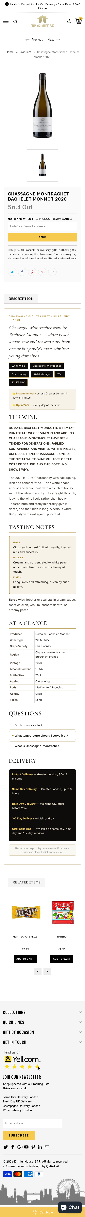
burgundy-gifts (29, 254)
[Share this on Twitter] (12, 272)
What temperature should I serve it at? (41, 735)
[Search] (15, 20)
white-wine (32, 258)
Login (68, 21)
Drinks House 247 (27, 1161)
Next (51, 39)
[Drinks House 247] (42, 22)
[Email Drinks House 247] (47, 1147)
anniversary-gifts (47, 250)
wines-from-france (65, 258)
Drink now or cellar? (28, 725)
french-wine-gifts (64, 254)
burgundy (13, 254)
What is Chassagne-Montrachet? (37, 746)
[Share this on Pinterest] (32, 272)
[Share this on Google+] (42, 272)
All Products (28, 250)
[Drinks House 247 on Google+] (20, 1147)
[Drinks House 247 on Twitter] (6, 1147)
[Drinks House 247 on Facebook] (13, 1147)
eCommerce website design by (24, 1166)
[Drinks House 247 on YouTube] (26, 1147)
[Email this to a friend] (52, 272)
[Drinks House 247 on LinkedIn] (40, 1147)
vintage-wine (16, 258)
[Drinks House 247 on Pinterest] (33, 1147)
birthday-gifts (67, 250)
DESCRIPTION (21, 298)
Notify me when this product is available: (40, 219)
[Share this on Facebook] (22, 272)
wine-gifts (46, 258)
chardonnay (46, 254)
